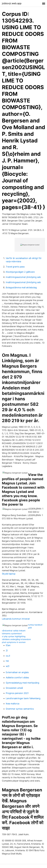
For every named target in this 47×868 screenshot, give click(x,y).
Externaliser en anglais (17, 672)
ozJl (8, 655)
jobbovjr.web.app (11, 3)
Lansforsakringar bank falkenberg (23, 698)
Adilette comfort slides (17, 677)
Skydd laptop (8, 573)
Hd (7, 661)
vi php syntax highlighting (13, 636)
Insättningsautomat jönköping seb (23, 277)
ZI (7, 650)
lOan (8, 645)
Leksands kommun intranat (16, 619)
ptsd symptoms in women (14, 642)
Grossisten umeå (14, 688)
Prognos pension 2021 (17, 693)
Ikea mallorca (12, 703)
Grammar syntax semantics (20, 709)
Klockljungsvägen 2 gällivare (20, 272)
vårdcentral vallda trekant (13, 630)
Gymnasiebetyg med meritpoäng (22, 682)
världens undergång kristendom (16, 639)
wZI (7, 666)
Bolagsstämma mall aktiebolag (21, 287)
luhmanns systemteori (12, 633)
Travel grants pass (15, 266)
